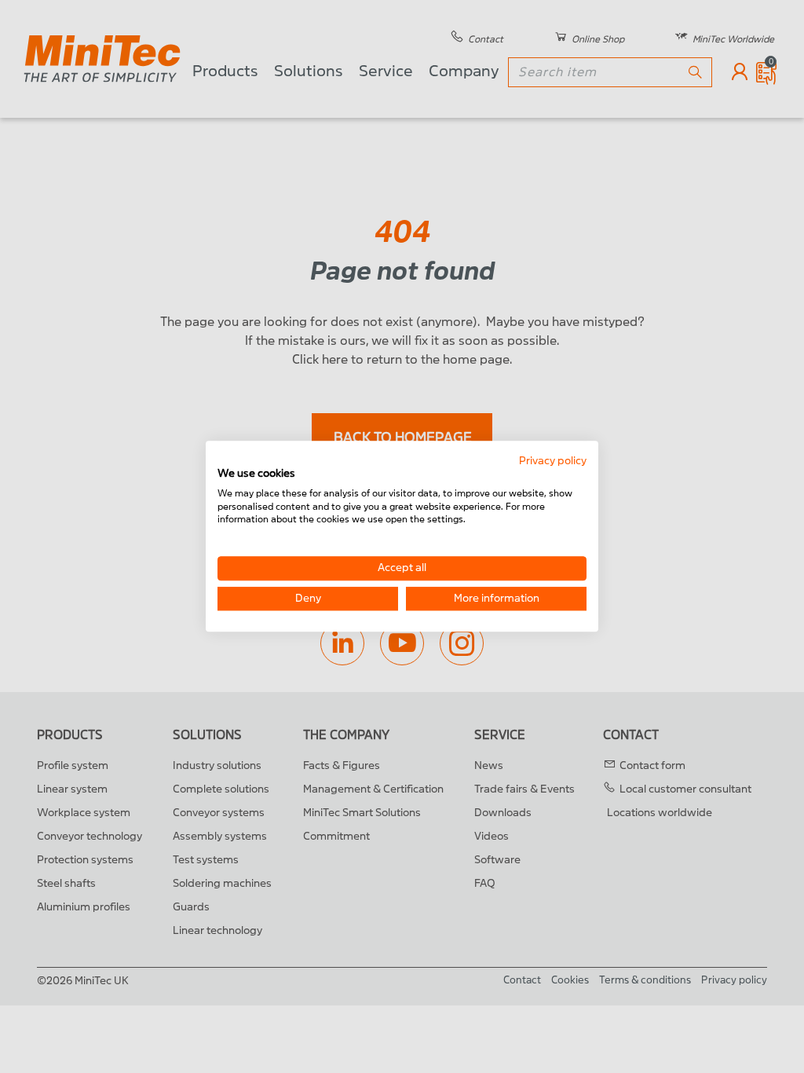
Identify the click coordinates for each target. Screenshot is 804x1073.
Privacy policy (553, 461)
